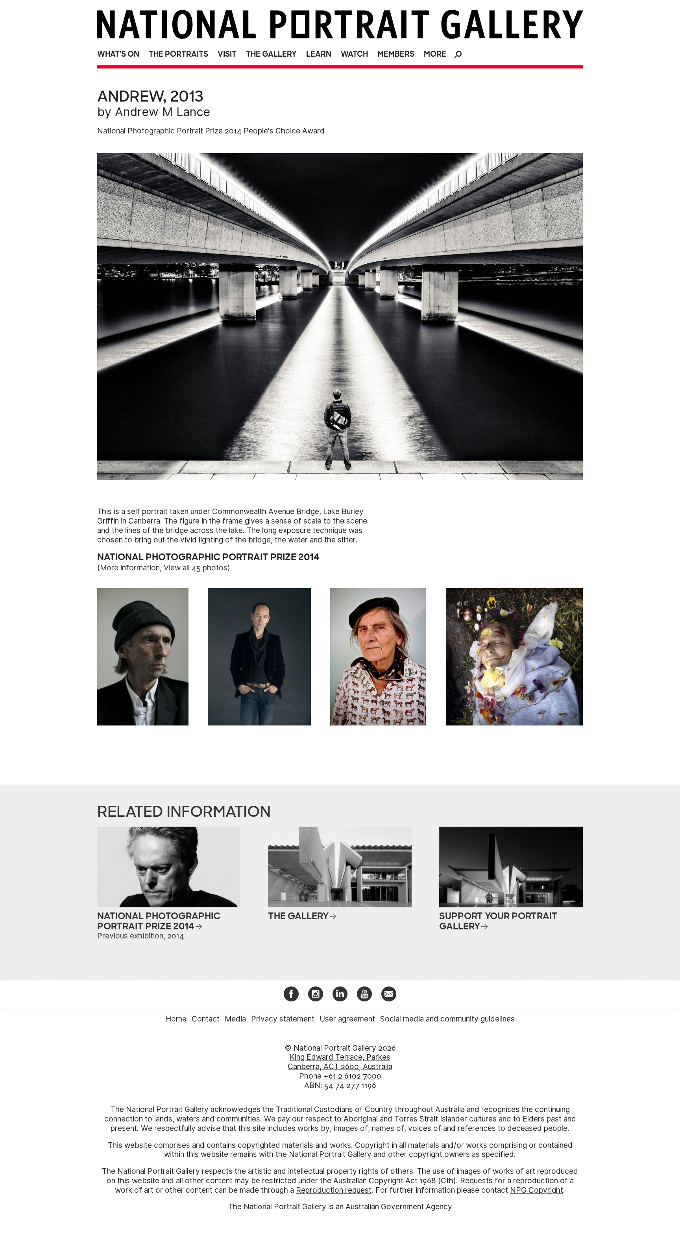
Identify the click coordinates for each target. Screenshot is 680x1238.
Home (176, 1018)
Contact (206, 1018)
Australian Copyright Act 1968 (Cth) (394, 1180)
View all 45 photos (195, 567)
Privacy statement (282, 1018)
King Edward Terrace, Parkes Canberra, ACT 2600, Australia (340, 1062)
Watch (354, 54)
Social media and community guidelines (447, 1018)
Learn (318, 54)
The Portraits (178, 54)
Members (395, 54)
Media (235, 1018)
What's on (118, 54)
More (435, 54)
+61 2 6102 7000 (352, 1076)
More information (130, 567)
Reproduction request (333, 1190)
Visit (227, 54)
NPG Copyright (536, 1190)
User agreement (347, 1018)
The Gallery (271, 54)
